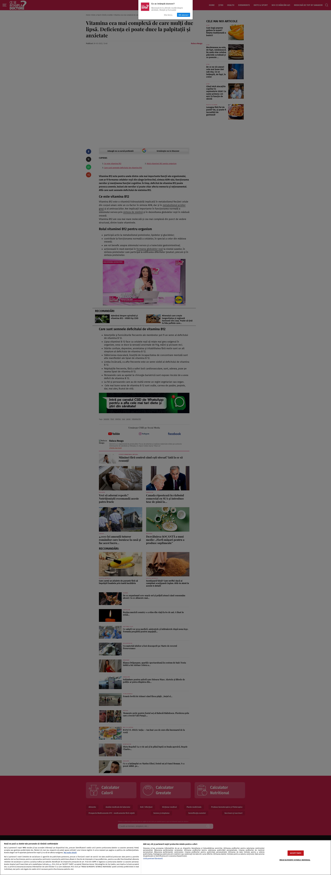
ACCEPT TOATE (295, 853)
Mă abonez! (184, 14)
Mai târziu (168, 14)
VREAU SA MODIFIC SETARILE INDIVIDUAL (294, 860)
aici (50, 864)
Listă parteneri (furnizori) (153, 858)
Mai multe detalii (70, 853)
